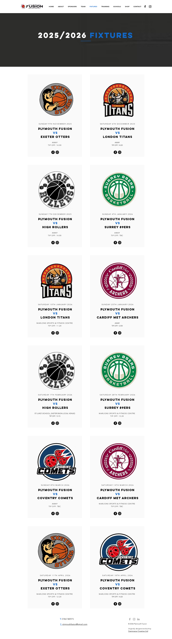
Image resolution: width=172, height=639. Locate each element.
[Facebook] (53, 152)
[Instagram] (150, 6)
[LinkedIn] (138, 619)
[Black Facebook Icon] (145, 6)
